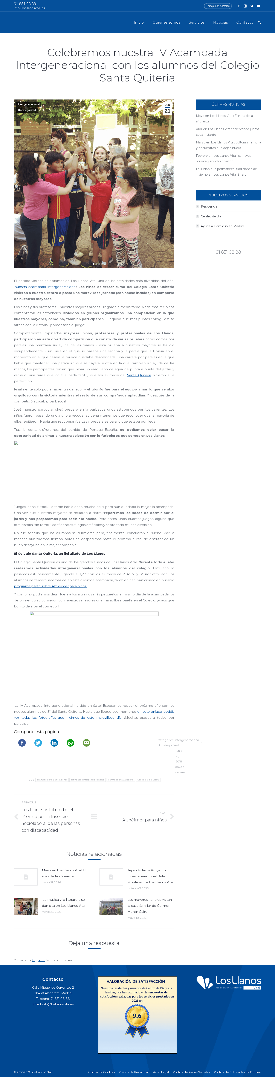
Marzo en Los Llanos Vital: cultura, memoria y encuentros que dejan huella (228, 145)
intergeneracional (29, 104)
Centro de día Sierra (148, 780)
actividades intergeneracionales (87, 780)
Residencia (209, 206)
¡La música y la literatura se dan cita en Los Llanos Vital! (64, 903)
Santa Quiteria (139, 375)
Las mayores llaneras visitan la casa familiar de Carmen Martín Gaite (149, 906)
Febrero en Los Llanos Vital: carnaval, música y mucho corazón (223, 158)
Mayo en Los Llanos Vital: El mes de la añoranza (64, 873)
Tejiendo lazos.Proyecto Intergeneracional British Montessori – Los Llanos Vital (150, 876)
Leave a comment (181, 769)
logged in (38, 960)
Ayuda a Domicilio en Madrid (222, 226)
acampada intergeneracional (52, 780)
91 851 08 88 (25, 4)
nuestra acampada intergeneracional (45, 287)
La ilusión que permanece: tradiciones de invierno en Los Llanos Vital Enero (226, 171)
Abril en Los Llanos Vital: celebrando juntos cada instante (227, 132)
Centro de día (211, 216)
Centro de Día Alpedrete (121, 780)
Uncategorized (27, 110)
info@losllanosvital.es (29, 8)
